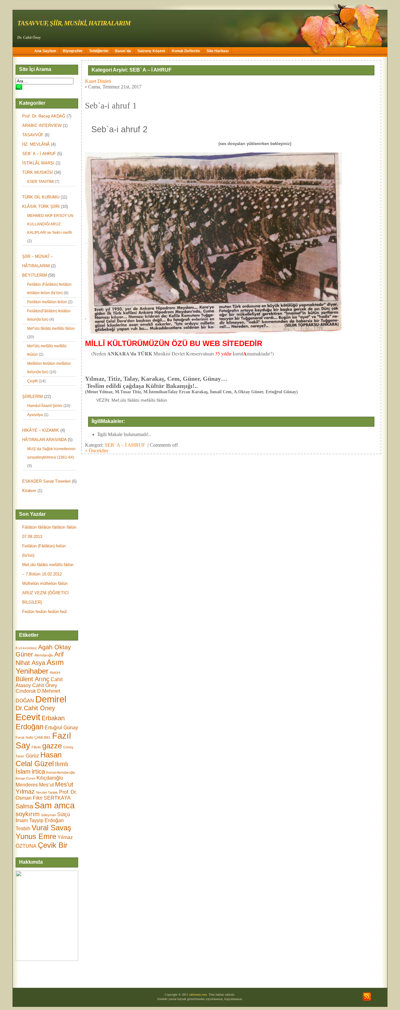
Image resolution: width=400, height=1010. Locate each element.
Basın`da (123, 51)
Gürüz (32, 755)
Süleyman (48, 815)
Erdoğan (29, 726)
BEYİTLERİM (34, 275)
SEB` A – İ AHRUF (39, 153)
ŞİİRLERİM (32, 396)
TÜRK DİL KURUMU (40, 197)
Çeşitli (32, 381)
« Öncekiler (96, 450)
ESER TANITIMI (40, 181)
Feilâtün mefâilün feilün (47, 302)
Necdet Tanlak (47, 792)
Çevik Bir (53, 845)
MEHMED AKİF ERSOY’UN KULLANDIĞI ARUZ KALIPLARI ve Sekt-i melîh (50, 224)
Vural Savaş (51, 827)
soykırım (28, 814)
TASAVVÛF (32, 135)
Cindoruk (26, 691)
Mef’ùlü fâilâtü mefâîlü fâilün (51, 328)
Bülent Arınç (32, 679)
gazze (52, 745)
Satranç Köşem (151, 51)
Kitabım (29, 490)
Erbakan (53, 718)
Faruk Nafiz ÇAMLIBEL (33, 737)
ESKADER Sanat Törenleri (46, 481)
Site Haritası (217, 51)
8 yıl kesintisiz (26, 648)
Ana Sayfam (45, 51)
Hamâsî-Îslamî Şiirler (44, 406)
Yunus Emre (36, 836)
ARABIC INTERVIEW (42, 125)
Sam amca (54, 805)
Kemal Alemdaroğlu (60, 772)
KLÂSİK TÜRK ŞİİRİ (41, 206)
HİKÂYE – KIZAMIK (40, 430)
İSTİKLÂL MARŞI (38, 163)
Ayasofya (35, 415)
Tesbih (23, 828)
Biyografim (72, 51)
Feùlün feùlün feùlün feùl (44, 611)
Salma (24, 806)
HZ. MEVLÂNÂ (36, 144)
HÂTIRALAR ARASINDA (44, 439)
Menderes (27, 784)
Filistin (36, 747)
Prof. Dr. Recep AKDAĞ (43, 116)
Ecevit (28, 717)
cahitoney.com (198, 994)
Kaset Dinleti (98, 81)
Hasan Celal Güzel (39, 759)
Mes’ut (46, 784)
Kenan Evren (25, 778)
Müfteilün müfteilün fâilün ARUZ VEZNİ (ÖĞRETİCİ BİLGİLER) (45, 593)
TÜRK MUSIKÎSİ (37, 172)
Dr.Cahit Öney (35, 708)
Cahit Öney (44, 685)
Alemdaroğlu (43, 655)
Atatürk (55, 672)
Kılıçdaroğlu (50, 778)
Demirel (50, 699)
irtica (38, 771)
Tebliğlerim (98, 51)
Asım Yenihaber (40, 666)
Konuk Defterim (186, 51)
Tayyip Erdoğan (46, 820)
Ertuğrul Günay (61, 727)
